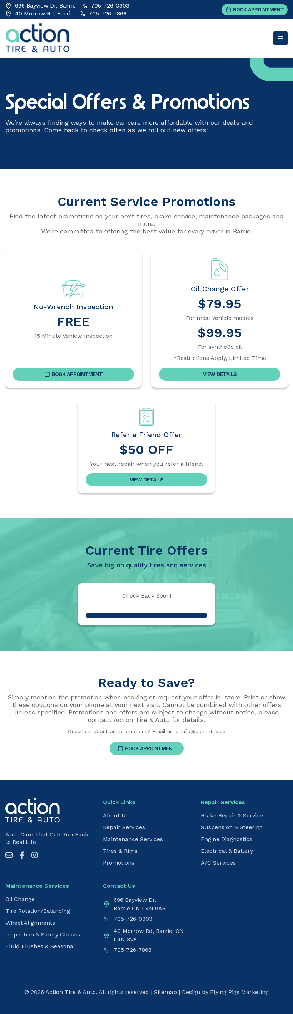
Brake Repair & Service (232, 815)
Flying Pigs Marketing (239, 992)
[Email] (9, 855)
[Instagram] (34, 855)
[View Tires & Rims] (146, 615)
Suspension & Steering (232, 827)
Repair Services (124, 827)
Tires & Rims (120, 851)
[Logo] (32, 828)
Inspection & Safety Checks (42, 935)
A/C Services (218, 863)
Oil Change (20, 899)
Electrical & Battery (227, 851)
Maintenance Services (133, 839)
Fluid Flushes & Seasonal (40, 946)
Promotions (118, 863)
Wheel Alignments (30, 923)
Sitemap (165, 992)
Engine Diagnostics (226, 839)
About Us (116, 815)
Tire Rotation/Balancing (37, 911)
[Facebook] (22, 855)
